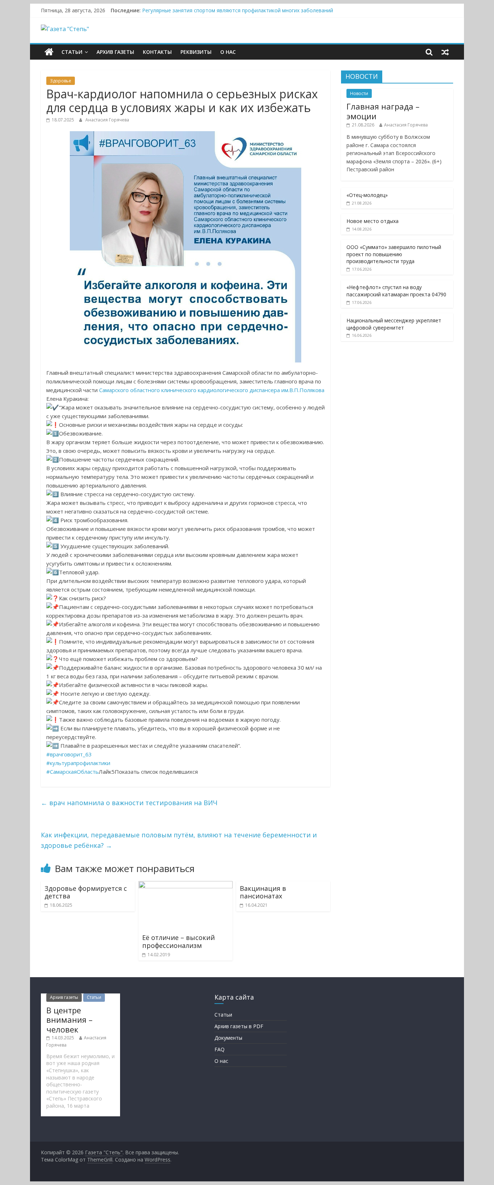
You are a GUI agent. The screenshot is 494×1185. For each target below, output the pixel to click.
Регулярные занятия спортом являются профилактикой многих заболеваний (237, 10)
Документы (228, 1037)
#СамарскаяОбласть (72, 771)
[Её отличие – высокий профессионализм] (186, 885)
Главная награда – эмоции (383, 111)
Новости (359, 93)
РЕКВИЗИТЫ (196, 51)
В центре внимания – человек (69, 1020)
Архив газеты (115, 51)
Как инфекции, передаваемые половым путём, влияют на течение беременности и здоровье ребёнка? (179, 840)
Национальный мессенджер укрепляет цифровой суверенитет (393, 324)
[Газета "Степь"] (49, 52)
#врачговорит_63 (69, 754)
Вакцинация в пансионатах (263, 892)
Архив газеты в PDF (238, 1026)
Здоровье (60, 81)
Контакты (157, 51)
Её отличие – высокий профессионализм (178, 941)
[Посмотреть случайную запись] (445, 52)
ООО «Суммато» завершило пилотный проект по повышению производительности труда (393, 254)
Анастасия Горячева (107, 120)
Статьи (71, 51)
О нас (228, 51)
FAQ (219, 1049)
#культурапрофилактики (78, 763)
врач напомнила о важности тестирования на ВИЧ (129, 802)
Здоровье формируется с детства (85, 892)
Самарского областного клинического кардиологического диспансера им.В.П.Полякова (211, 390)
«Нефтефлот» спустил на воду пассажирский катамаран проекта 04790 (396, 291)
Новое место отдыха (372, 221)
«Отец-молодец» (367, 195)
